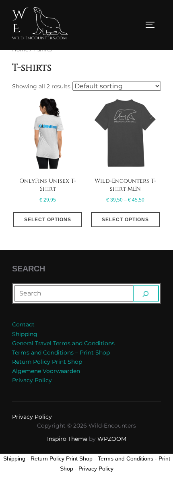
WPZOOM (111, 438)
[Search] (146, 293)
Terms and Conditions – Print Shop (61, 352)
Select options (47, 219)
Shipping (24, 334)
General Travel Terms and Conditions (63, 343)
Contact (23, 324)
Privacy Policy (32, 380)
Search (28, 268)
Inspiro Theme (67, 438)
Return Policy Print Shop (47, 361)
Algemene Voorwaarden (46, 371)
